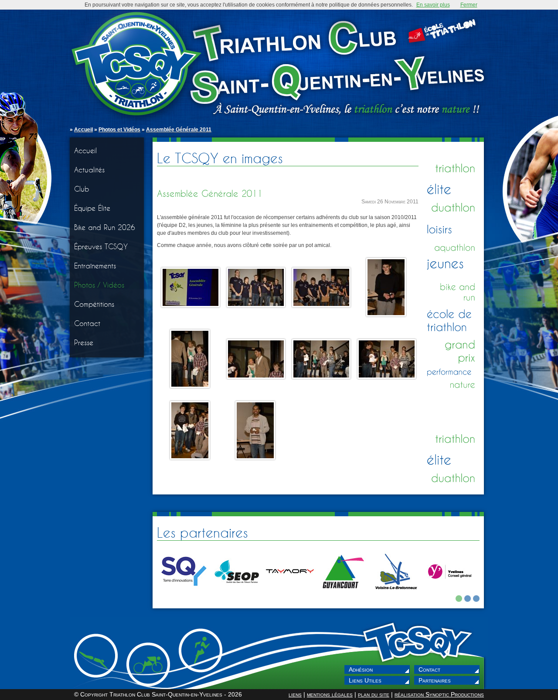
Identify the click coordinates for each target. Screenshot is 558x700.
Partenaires (434, 680)
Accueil (83, 130)
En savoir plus (433, 5)
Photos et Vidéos (119, 130)
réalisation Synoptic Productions (439, 694)
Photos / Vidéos (99, 285)
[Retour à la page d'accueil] (279, 65)
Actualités (89, 169)
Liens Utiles (365, 680)
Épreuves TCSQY (101, 246)
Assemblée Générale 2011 (178, 130)
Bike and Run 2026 (104, 227)
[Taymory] (290, 593)
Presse (83, 342)
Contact (87, 323)
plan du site (373, 694)
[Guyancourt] (343, 593)
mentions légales (330, 694)
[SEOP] (237, 593)
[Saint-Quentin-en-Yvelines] (183, 593)
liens (295, 694)
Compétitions (94, 304)
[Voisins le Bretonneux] (396, 593)
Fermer (468, 5)
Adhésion (361, 669)
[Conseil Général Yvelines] (449, 593)
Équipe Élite (92, 208)
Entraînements (95, 265)
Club (81, 189)
